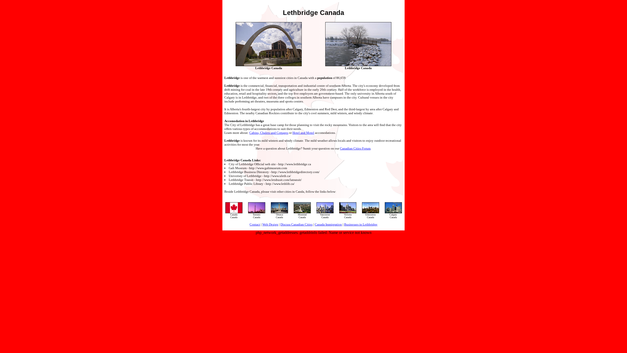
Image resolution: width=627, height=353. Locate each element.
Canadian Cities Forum (355, 148)
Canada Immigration (328, 224)
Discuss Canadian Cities (296, 224)
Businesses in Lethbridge (360, 224)
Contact (255, 224)
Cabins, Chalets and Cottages (268, 133)
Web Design (270, 224)
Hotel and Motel (303, 133)
